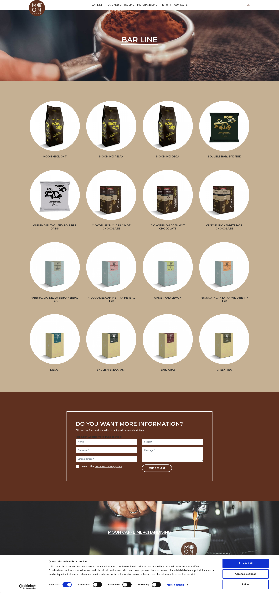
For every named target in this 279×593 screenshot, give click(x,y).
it (245, 4)
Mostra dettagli (175, 584)
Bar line (97, 4)
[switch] (96, 584)
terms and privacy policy (108, 466)
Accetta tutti (246, 563)
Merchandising (147, 4)
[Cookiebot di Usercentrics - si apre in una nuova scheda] (27, 586)
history (165, 4)
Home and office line (120, 4)
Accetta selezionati (245, 573)
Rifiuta (245, 584)
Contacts (180, 4)
